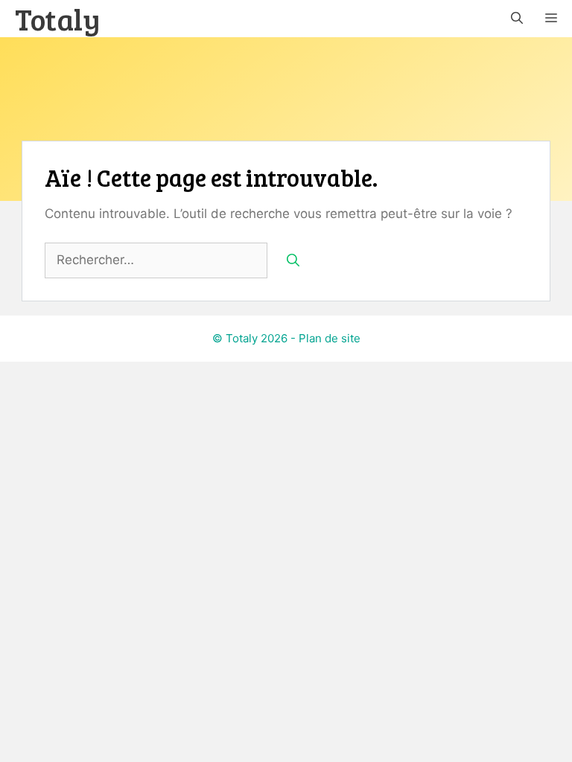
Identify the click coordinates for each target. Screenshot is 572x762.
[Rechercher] (293, 260)
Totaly (58, 18)
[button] (517, 18)
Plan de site (329, 338)
